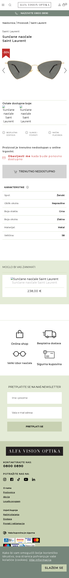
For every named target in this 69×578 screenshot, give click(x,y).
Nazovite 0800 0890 (34, 13)
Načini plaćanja (11, 514)
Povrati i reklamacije (14, 523)
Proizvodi (22, 23)
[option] (34, 70)
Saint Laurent (38, 23)
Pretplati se (34, 426)
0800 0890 (13, 466)
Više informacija (40, 559)
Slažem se (54, 568)
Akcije (6, 497)
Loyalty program (11, 501)
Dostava (7, 519)
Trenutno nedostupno (37, 171)
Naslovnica (8, 23)
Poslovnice (9, 492)
